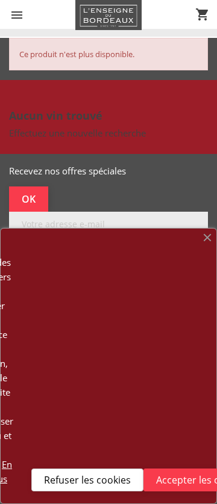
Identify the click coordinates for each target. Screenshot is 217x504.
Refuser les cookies (87, 480)
